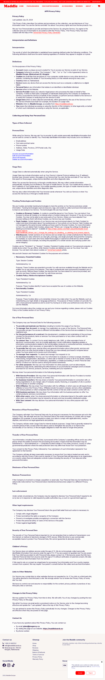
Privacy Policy (37, 657)
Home (35, 643)
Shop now (96, 1)
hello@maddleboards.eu (13, 645)
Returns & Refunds (39, 652)
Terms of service (38, 654)
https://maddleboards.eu (64, 104)
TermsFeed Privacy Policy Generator (46, 33)
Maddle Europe (10, 675)
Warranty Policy (38, 659)
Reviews (35, 648)
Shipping (35, 650)
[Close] (102, 662)
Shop (34, 645)
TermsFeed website (54, 250)
